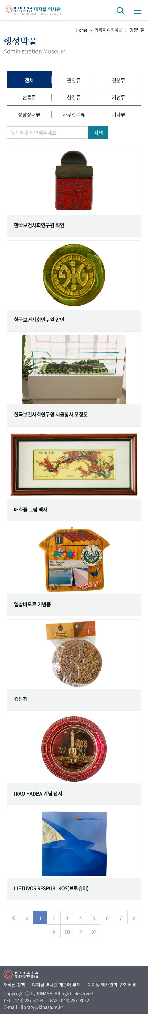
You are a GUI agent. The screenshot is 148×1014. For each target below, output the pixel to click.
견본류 (118, 79)
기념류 (118, 97)
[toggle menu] (137, 10)
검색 (98, 132)
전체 (29, 79)
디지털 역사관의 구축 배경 (111, 984)
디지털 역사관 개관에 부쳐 (56, 984)
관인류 (74, 79)
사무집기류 (74, 114)
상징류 (74, 97)
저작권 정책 (14, 984)
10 (67, 931)
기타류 (118, 114)
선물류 (29, 97)
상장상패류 (29, 114)
